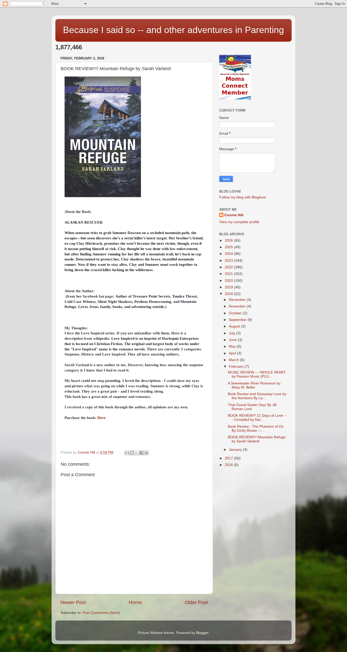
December (238, 300)
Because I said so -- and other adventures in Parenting (173, 30)
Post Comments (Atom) (101, 613)
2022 (229, 267)
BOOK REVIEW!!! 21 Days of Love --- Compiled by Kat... (257, 418)
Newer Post (73, 602)
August (235, 326)
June (233, 340)
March (234, 360)
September (238, 320)
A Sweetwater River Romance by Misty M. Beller (254, 385)
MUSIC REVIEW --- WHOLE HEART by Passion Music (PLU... (257, 374)
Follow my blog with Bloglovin (242, 197)
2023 (229, 260)
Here (101, 418)
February (237, 366)
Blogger (202, 633)
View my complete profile (239, 222)
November (238, 306)
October (236, 313)
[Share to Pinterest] (146, 452)
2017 (229, 458)
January (236, 450)
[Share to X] (136, 452)
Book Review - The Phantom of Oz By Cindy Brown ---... (255, 428)
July (232, 333)
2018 (229, 294)
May (233, 346)
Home (135, 602)
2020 (229, 281)
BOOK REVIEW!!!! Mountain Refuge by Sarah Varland (257, 439)
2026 (229, 240)
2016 (229, 465)
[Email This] (127, 452)
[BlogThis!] (131, 452)
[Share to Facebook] (141, 452)
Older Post (196, 602)
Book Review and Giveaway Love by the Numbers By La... (257, 396)
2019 (229, 287)
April (233, 353)
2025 (229, 247)
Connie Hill (233, 215)
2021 (229, 274)
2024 (229, 254)
